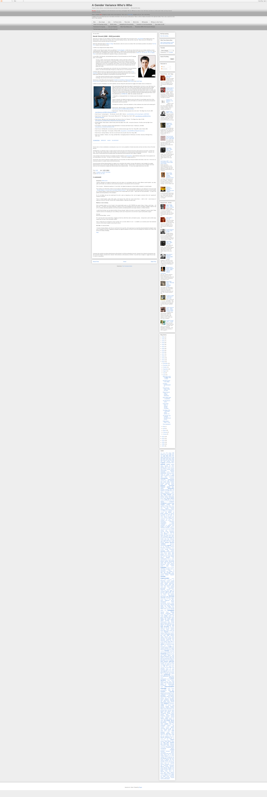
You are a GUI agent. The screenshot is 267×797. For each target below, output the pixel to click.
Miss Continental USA (169, 645)
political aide (171, 682)
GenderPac (162, 580)
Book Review (167, 494)
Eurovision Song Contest (167, 550)
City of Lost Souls (168, 515)
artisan (170, 475)
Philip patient (171, 676)
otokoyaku (162, 668)
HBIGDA (167, 591)
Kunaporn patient (167, 623)
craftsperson (172, 527)
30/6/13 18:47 (104, 180)
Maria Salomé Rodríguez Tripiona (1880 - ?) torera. (169, 256)
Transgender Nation (170, 747)
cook (173, 525)
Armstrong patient (170, 473)
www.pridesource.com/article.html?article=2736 (104, 126)
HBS (171, 591)
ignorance (168, 608)
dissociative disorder (164, 537)
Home (124, 261)
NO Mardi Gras (163, 662)
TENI (171, 737)
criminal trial (163, 530)
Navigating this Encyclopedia (127, 24)
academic (162, 462)
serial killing (165, 719)
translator (162, 751)
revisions (172, 706)
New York (172, 657)
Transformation (163, 747)
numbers (162, 663)
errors (173, 547)
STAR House (167, 730)
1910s (168, 454)
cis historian (171, 513)
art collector (166, 475)
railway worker (166, 701)
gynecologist (163, 588)
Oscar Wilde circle (170, 667)
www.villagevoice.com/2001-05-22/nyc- (103, 120)
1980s (161, 456)
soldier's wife (170, 725)
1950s (161, 455)
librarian (162, 630)
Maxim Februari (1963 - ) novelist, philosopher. (166, 394)
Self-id (170, 718)
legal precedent (164, 626)
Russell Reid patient (165, 711)
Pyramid (162, 698)
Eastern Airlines (168, 541)
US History (166, 761)
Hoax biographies (167, 424)
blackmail (166, 490)
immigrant (171, 610)
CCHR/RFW (171, 501)
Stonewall (162, 733)
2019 (163, 350)
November (165, 365)
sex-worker (163, 722)
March (164, 430)
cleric (173, 517)
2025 (163, 338)
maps (166, 637)
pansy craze (165, 672)
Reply (97, 232)
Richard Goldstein (96, 81)
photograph (171, 677)
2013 (163, 361)
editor (173, 541)
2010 (163, 440)
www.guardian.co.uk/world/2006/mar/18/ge (129, 130)
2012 (163, 436)
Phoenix (161, 677)
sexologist (171, 722)
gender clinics (168, 573)
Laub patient (167, 624)
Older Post (153, 261)
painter (161, 672)
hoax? (161, 600)
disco (173, 536)
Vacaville (172, 763)
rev (166, 705)
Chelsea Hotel (168, 505)
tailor (164, 734)
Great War (171, 584)
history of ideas (167, 599)
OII (170, 665)
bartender (162, 483)
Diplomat (169, 536)
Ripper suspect (163, 708)
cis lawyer (162, 514)
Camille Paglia (139, 81)
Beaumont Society (170, 483)
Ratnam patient (167, 702)
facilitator (172, 551)
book (161, 494)
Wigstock (162, 771)
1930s (170, 454)
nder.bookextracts (141, 130)
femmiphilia (171, 561)
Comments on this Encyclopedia (144, 24)
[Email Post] (101, 170)
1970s (173, 455)
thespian (162, 741)
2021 (163, 346)
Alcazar (168, 467)
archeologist (162, 471)
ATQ (166, 476)
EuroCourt (172, 549)
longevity (166, 631)
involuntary (168, 613)
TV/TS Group (167, 757)
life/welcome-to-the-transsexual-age (118, 120)
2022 (163, 344)
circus (164, 510)
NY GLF (172, 663)
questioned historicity (169, 700)
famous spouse (167, 555)
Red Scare (172, 702)
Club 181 (167, 518)
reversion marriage (164, 706)
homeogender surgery (167, 601)
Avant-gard (162, 480)
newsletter (167, 660)
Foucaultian (172, 567)
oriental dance (171, 666)
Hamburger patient (170, 589)
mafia (168, 635)
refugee (161, 703)
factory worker (167, 552)
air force (171, 465)
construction (171, 524)
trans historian (170, 745)
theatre (172, 739)
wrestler (169, 775)
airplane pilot (163, 467)
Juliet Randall (140, 38)
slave (170, 723)
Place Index (130, 14)
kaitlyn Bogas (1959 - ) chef (166, 422)
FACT (161, 552)
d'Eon (161, 532)
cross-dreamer (171, 530)
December (165, 363)
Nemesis (162, 656)
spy (170, 728)
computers (171, 521)
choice (161, 508)
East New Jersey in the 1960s (166, 381)
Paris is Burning (164, 673)
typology (164, 758)
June (164, 374)
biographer (162, 489)
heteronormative (163, 595)
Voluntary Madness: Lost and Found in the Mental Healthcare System (111, 190)
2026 (163, 337)
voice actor (172, 764)
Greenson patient (170, 585)
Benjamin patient (165, 487)
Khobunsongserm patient (165, 621)
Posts (163, 66)
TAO (173, 734)
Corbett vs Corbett (165, 526)
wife (173, 770)
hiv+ (173, 599)
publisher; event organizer (165, 697)
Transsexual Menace (167, 752)
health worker (168, 592)
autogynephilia (171, 479)
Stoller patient (170, 732)
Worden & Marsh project (169, 773)
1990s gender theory (165, 457)
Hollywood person (169, 600)
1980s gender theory (167, 456)
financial (172, 563)
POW (169, 690)
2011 (163, 438)
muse (161, 652)
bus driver (162, 499)
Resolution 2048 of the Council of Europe (145, 26)
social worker (171, 724)
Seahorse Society (169, 717)
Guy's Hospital (170, 586)
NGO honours (164, 661)
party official (171, 673)
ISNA (173, 613)
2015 (163, 357)
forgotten (163, 567)
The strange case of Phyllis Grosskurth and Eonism (167, 417)
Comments (164, 68)
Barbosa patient (170, 481)
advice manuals (164, 465)
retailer (162, 705)
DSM (164, 541)
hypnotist (162, 607)
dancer (166, 533)
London (167, 630)
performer (167, 675)
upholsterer (170, 760)
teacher (162, 737)
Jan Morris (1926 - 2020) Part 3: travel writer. (170, 297)
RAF (161, 701)
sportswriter (162, 728)
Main (94, 22)
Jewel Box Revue (168, 617)
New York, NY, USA (101, 173)
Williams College (109, 43)
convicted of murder (165, 525)
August (164, 370)
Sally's (161, 712)
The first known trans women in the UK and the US (105, 29)
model (170, 646)
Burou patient (170, 498)
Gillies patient (167, 582)
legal (173, 625)
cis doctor (168, 512)
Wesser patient (168, 769)
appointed (172, 470)
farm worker (171, 556)
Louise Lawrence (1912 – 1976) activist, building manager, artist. (170, 309)
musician (163, 654)
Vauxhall (162, 764)
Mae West (163, 635)
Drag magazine (167, 540)
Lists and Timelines (112, 26)
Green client (163, 585)
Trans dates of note (159, 24)
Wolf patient (167, 772)
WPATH (166, 775)
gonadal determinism (169, 583)
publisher (172, 696)
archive (172, 471)
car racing (172, 499)
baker (166, 480)
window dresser (168, 771)
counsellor (167, 527)
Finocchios (162, 564)
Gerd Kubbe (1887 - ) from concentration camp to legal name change (166, 162)
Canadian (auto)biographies (167, 385)
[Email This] (103, 170)
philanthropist (165, 676)
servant (170, 719)
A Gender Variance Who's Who (112, 5)
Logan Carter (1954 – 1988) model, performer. (170, 206)
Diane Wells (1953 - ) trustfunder (167, 398)
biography (167, 489)
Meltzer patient (167, 641)
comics (173, 520)
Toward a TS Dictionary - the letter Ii (169, 101)
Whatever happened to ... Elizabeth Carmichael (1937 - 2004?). (170, 189)
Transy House (163, 754)
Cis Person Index (117, 22)
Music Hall (172, 652)
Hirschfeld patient (170, 597)
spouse (167, 728)
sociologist (162, 725)
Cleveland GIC (162, 518)
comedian (169, 520)
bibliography (171, 488)
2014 (163, 359)
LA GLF (172, 623)
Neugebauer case (168, 656)
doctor (170, 537)
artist (172, 475)
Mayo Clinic (172, 640)
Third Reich (167, 741)
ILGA (165, 610)
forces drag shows (167, 565)
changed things (170, 503)
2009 (163, 442)
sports (172, 727)
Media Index (136, 22)
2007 (163, 446)
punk (173, 697)
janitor (165, 614)
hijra (167, 596)
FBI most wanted (170, 558)
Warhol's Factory (164, 766)
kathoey (172, 620)
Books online (113, 24)
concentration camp (167, 522)
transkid (172, 749)
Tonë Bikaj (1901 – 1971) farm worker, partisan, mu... (166, 412)
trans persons (162, 746)
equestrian (167, 546)
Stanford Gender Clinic (169, 729)
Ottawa (167, 668)
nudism (172, 662)
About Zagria (102, 22)
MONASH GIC (168, 648)
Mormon (165, 649)
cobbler (173, 519)
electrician (172, 544)
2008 (163, 444)
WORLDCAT (103, 140)
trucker (169, 755)
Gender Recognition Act (169, 579)
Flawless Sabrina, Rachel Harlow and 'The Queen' (170, 89)
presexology (167, 692)
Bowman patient (167, 495)
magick (161, 636)
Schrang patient (170, 713)
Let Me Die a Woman (169, 628)
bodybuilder (162, 493)
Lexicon (172, 629)
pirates (169, 680)
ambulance (164, 468)
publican (168, 696)
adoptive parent (170, 464)
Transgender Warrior (167, 748)
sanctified (172, 712)
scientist (172, 714)
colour (166, 520)
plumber (170, 681)
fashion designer (165, 557)
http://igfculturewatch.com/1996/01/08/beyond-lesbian (123, 108)
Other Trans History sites (126, 26)
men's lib (172, 642)
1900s (165, 454)
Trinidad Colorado (164, 755)
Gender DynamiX (170, 574)
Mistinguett (162, 646)
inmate (172, 612)
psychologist (163, 696)
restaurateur (171, 703)
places (172, 680)
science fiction (164, 714)
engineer (169, 545)
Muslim (168, 654)
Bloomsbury (167, 492)
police (161, 682)
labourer (162, 624)
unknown (162, 760)
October (165, 367)
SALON (108, 140)
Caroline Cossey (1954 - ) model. (169, 321)
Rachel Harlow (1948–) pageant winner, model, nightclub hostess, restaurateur (167, 270)
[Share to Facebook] (107, 170)
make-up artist (167, 636)
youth (161, 778)
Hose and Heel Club (164, 604)
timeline (172, 742)
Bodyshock (167, 493)
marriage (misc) (171, 637)
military (162, 644)
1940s (173, 454)
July (164, 372)
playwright (166, 681)
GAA (167, 571)
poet (173, 681)
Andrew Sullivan (131, 81)
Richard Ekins (129, 155)
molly (173, 646)
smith (173, 723)
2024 (163, 340)
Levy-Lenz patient (164, 629)
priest (165, 694)
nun (165, 663)
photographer (163, 678)
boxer (173, 495)
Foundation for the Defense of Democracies (122, 79)
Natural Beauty (167, 655)
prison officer (171, 694)
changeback (98, 172)
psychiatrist (162, 695)
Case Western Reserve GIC (169, 500)
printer (167, 694)
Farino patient (165, 556)
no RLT (169, 662)
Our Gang (172, 668)
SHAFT (161, 723)
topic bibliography (164, 743)
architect (168, 471)
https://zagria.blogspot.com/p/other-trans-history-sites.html (167, 43)
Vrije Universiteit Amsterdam (167, 765)
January (165, 434)
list (165, 630)
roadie (173, 708)
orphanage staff (163, 667)
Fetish (161, 562)
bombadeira (172, 493)
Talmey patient (168, 734)
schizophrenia (163, 713)
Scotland (168, 715)
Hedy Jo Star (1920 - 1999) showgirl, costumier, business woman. (170, 175)
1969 (170, 455)
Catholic (162, 501)
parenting (170, 672)
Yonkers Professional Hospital (167, 777)
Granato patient (164, 584)
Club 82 (170, 518)
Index (109, 22)
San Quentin (167, 712)
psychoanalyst (171, 695)
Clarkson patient (167, 517)
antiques (172, 469)
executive (162, 551)
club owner (168, 519)
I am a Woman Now (169, 607)
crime (172, 529)
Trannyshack (163, 745)
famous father (171, 554)
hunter (173, 606)
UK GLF (172, 759)
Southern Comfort (164, 727)
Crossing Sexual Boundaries (167, 531)
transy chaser (171, 753)
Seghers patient (164, 718)
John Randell (167, 618)
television (167, 737)
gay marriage (167, 572)
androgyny (165, 469)
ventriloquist (167, 764)
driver (171, 540)
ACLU (173, 462)
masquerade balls (170, 639)
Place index (127, 22)
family (166, 554)
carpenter (162, 500)
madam (165, 634)
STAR (161, 730)
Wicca (170, 770)
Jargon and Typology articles (100, 24)
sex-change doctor (169, 720)
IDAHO (161, 608)
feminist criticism (164, 561)
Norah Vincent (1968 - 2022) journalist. (166, 389)
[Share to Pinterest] (108, 170)
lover (169, 633)
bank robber (163, 481)
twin (171, 757)
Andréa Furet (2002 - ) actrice (169, 112)
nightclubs (171, 661)
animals (168, 469)
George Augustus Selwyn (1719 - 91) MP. (170, 230)
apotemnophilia (163, 470)
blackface (162, 490)
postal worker (171, 688)
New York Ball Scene (165, 658)
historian (161, 599)
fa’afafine (168, 551)
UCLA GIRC (169, 758)
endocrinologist (163, 545)
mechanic (162, 641)
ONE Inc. (165, 666)
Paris (173, 672)
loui (170, 631)
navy (173, 655)
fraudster (168, 568)
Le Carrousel (167, 625)
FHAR (165, 562)
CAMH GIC (167, 499)
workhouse (162, 775)
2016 (163, 356)
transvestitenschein (164, 753)
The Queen (169, 738)
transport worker (170, 751)
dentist (170, 535)
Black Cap (172, 489)
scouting (172, 715)
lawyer (161, 625)
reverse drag (171, 705)
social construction (164, 724)
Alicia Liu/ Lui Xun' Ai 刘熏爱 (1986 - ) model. (167, 377)
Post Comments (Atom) (127, 266)
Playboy (162, 681)
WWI (161, 776)
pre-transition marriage (167, 690)
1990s (173, 456)
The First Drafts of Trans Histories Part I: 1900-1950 (170, 137)
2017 (163, 354)
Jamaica (161, 614)
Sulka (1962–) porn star (169, 77)
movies (166, 651)
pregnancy (162, 692)
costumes (172, 526)
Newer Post (96, 261)
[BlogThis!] (104, 170)
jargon (166, 615)
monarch (162, 648)
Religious (166, 703)
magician (172, 635)
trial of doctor (171, 754)
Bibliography (145, 22)
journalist (103, 172)
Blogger (140, 787)
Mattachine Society (164, 640)
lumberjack (172, 633)
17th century (168, 453)
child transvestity (170, 507)
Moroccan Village (170, 649)
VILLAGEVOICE (115, 140)
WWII (164, 776)
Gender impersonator (164, 577)
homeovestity (163, 602)
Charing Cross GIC (167, 504)
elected (167, 542)
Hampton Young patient (164, 590)
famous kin (162, 555)
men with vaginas (167, 642)
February (165, 432)
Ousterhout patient (164, 669)
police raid (166, 682)
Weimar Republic (168, 767)
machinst (162, 634)
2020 (163, 348)
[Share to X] (106, 170)
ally (161, 468)
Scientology (162, 715)
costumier (162, 527)
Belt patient (171, 484)
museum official (166, 652)
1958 (164, 455)
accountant (168, 462)
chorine (166, 508)
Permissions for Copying (99, 26)
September (165, 369)
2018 (163, 352)
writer (172, 775)
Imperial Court (164, 612)
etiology (166, 549)
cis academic (169, 510)
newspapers (171, 660)
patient (161, 675)
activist (162, 464)
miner (166, 644)
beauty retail (163, 484)
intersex (162, 613)
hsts (165, 606)
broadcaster (171, 496)
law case (172, 624)
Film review (167, 563)
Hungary (169, 606)
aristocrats (163, 473)
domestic (162, 540)
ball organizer (171, 480)
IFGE (165, 608)
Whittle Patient (164, 770)
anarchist (168, 468)
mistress (166, 646)
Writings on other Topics (157, 22)
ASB (161, 476)
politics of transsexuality (167, 684)
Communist (162, 521)
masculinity (108, 172)
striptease (168, 733)
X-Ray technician (170, 776)
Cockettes (162, 520)
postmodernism (163, 690)
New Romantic (166, 657)
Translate (171, 52)
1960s (167, 455)
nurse (168, 663)
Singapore (166, 723)
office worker (166, 665)
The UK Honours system (166, 401)
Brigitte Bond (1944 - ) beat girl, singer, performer (169, 125)
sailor (173, 711)
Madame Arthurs (170, 634)
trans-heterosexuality (170, 746)
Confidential (162, 524)
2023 (163, 342)
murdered (172, 650)
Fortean (168, 567)
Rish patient (169, 708)
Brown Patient (163, 498)
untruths (166, 760)
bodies (173, 492)
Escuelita (162, 549)
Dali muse (166, 532)
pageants (165, 671)
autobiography (164, 478)
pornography (163, 685)
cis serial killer (169, 514)
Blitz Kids (170, 490)
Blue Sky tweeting (164, 36)
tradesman (172, 743)
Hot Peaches (167, 605)
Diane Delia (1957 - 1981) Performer (169, 149)
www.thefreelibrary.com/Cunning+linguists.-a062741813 (138, 114)
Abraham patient (170, 461)
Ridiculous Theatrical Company (167, 707)
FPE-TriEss (162, 568)
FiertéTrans (169, 562)
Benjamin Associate (167, 485)
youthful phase (166, 778)
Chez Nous (163, 507)
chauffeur (162, 505)
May (164, 426)
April (164, 428)
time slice (166, 742)
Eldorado (162, 542)
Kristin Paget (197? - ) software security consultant (165, 406)
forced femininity (170, 564)
